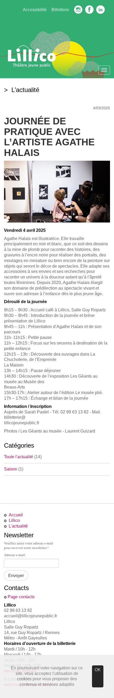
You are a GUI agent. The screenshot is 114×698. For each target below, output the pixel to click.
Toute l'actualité (18, 457)
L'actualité (18, 526)
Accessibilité (35, 9)
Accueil (16, 515)
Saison (10, 469)
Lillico (14, 520)
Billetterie (60, 9)
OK (98, 670)
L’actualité (24, 89)
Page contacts (21, 597)
